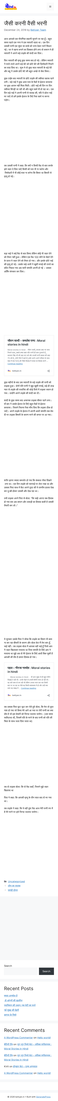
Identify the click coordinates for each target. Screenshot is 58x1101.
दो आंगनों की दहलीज (13, 1000)
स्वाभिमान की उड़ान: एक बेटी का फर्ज (19, 1005)
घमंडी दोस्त (13, 890)
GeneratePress (43, 1097)
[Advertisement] (29, 134)
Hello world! (44, 1037)
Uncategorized (16, 881)
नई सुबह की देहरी (11, 1010)
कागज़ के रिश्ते (10, 1014)
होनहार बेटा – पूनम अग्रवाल (25, 1066)
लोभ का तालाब (14, 885)
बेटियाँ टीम (8, 1044)
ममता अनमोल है (10, 995)
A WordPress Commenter (18, 1037)
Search (8, 965)
